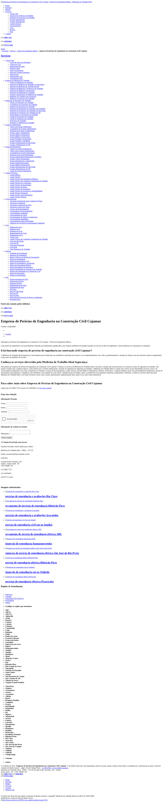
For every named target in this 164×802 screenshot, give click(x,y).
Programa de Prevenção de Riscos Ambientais (26, 297)
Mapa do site (9, 790)
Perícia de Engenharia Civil (19, 261)
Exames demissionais (17, 22)
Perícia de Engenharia (17, 259)
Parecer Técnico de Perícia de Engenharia (24, 257)
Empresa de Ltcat (16, 231)
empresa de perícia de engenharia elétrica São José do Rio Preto (42, 553)
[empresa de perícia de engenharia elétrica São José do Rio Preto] (28, 548)
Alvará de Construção (17, 203)
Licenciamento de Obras (18, 215)
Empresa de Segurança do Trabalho (22, 107)
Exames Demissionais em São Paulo (22, 167)
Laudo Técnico (15, 177)
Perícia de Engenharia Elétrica (20, 265)
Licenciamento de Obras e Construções (23, 217)
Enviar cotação (6, 437)
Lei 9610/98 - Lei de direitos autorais (55, 768)
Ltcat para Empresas (17, 245)
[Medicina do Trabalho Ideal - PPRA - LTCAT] (46, 2)
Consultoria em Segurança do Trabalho (23, 105)
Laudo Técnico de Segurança (20, 189)
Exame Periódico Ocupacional (20, 139)
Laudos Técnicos (11, 173)
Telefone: (4, 412)
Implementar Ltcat (16, 235)
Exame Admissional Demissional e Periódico (25, 157)
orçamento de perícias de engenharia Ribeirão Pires (35, 505)
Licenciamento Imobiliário (19, 219)
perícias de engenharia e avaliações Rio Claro (31, 496)
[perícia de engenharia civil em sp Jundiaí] (20, 520)
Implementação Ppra (17, 287)
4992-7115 (8, 37)
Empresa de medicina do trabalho (21, 16)
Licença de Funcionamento (19, 209)
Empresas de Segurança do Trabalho (18, 101)
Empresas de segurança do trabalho (22, 18)
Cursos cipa (14, 14)
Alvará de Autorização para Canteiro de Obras (26, 201)
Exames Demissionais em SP (20, 169)
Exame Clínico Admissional (19, 133)
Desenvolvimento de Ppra (19, 279)
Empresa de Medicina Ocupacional (22, 91)
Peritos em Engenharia (18, 275)
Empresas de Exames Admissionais (22, 131)
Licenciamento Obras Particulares (21, 221)
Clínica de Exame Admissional (20, 127)
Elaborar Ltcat (15, 229)
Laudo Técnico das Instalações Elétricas (24, 179)
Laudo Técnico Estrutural (19, 193)
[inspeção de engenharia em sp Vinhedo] (20, 567)
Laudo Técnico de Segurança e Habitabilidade (26, 191)
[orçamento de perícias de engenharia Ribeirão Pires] (24, 501)
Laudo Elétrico (15, 175)
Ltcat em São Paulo (17, 241)
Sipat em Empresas (16, 70)
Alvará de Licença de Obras (20, 207)
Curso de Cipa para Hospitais (20, 62)
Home (7, 6)
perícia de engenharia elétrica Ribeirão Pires (31, 562)
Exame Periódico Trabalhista (20, 141)
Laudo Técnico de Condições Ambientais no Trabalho (29, 239)
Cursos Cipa (9, 60)
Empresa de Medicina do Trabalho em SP (24, 86)
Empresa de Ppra (16, 283)
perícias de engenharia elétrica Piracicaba (29, 581)
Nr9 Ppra (13, 289)
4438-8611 (8, 41)
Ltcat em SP (14, 243)
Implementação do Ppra (18, 285)
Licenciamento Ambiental (19, 213)
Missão (7, 10)
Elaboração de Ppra (17, 281)
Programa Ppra (15, 299)
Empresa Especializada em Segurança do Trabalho (27, 109)
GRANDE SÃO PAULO (14, 598)
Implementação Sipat (17, 66)
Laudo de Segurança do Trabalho (21, 119)
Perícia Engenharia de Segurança (21, 267)
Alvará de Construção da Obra (20, 205)
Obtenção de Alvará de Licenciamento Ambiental (27, 223)
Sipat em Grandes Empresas (20, 72)
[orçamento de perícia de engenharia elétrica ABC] (23, 529)
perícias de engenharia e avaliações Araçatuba (31, 515)
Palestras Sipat (15, 68)
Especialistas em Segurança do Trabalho (24, 115)
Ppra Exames (14, 295)
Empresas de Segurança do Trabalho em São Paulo (28, 111)
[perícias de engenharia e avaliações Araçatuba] (22, 510)
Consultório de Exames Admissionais (23, 129)
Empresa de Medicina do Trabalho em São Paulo (27, 84)
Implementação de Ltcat (18, 233)
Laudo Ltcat (14, 237)
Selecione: (9, 594)
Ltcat (11, 28)
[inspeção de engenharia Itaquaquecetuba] (20, 539)
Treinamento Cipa (16, 76)
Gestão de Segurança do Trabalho (22, 117)
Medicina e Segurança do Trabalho (22, 99)
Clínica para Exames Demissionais (22, 151)
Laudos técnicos (15, 24)
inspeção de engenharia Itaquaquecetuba (28, 543)
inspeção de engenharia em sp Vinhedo (27, 572)
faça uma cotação (45, 388)
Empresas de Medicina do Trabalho (22, 93)
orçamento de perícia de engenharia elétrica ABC (33, 534)
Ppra (11, 32)
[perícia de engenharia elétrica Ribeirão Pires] (21, 558)
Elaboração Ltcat (16, 227)
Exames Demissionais (13, 147)
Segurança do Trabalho (18, 121)
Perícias (12, 30)
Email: (3, 408)
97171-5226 (8, 45)
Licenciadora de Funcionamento (21, 211)
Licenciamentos (15, 26)
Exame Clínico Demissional (19, 159)
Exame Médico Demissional (20, 165)
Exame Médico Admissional (20, 135)
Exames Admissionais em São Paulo (22, 143)
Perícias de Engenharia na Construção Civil (25, 271)
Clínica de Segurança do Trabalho (22, 103)
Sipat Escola (14, 74)
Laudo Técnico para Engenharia (21, 195)
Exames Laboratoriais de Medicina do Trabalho (26, 95)
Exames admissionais (17, 20)
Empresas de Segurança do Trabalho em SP (25, 113)
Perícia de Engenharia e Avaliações (22, 263)
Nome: (4, 403)
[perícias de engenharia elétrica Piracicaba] (20, 577)
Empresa (8, 8)
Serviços (8, 12)
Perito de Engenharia (17, 273)
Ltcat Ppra (13, 247)
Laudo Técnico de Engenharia (20, 185)
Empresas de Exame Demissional (21, 155)
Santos (7, 602)
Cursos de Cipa (15, 64)
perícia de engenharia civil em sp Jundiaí (28, 524)
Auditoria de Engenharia (18, 253)
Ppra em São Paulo (16, 291)
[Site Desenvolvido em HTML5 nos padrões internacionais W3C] (24, 800)
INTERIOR (9, 600)
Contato (8, 34)
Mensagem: (5, 434)
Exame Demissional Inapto (19, 163)
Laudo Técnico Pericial (18, 197)
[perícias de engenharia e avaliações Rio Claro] (22, 491)
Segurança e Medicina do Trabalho (22, 123)
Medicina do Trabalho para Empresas (23, 97)
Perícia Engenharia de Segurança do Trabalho (26, 269)
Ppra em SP (14, 293)
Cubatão (8, 596)
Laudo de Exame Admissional (20, 171)
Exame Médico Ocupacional (20, 137)
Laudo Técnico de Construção (20, 183)
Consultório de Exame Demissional (22, 153)
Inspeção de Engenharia (18, 255)
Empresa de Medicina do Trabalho (17, 80)
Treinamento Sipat (16, 78)
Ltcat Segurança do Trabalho (20, 249)
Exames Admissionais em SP (20, 145)
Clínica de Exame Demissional (20, 149)
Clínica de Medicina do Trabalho (21, 82)
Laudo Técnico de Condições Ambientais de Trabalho (29, 181)
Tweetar (8, 334)
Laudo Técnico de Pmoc (18, 187)
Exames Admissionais (13, 125)
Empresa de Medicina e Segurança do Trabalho (26, 88)
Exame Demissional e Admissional (22, 161)
